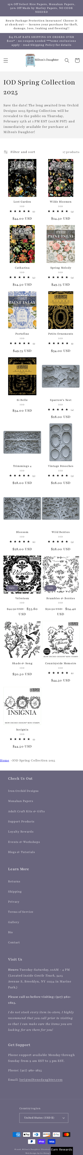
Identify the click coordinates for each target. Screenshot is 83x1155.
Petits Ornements (60, 334)
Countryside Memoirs (60, 663)
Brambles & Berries (60, 598)
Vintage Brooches (61, 466)
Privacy (14, 902)
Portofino (22, 334)
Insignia (22, 729)
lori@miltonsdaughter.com (41, 1080)
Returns (14, 881)
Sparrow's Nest (61, 400)
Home (4, 760)
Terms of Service (20, 912)
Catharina (22, 268)
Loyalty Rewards (20, 832)
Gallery (13, 922)
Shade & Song (22, 663)
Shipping (15, 891)
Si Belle (22, 400)
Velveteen (22, 598)
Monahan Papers (20, 801)
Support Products (21, 821)
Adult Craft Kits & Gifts (26, 811)
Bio (10, 932)
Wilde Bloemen (61, 202)
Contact (14, 942)
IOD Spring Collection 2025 (33, 760)
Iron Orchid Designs (23, 791)
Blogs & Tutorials (21, 852)
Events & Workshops (24, 842)
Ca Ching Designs (49, 1153)
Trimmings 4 (22, 466)
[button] (6, 60)
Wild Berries (61, 532)
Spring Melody (60, 268)
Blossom (22, 532)
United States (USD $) (39, 1118)
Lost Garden (22, 202)
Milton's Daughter (31, 1149)
